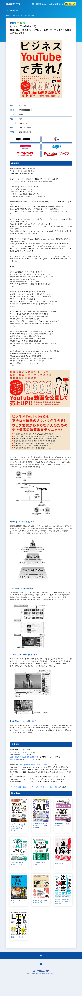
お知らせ (45, 4)
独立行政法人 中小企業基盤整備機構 (23, 757)
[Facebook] (11, 23)
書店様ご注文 (71, 4)
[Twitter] (14, 23)
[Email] (17, 23)
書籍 (33, 4)
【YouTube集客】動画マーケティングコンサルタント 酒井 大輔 (33, 787)
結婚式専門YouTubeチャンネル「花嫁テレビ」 (36, 765)
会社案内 (51, 4)
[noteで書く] (24, 23)
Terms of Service (62, 974)
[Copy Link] (21, 23)
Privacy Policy (49, 974)
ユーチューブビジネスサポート (21, 752)
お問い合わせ (59, 4)
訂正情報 (38, 4)
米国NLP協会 (15, 759)
